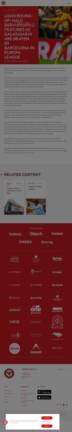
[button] (5, 422)
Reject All (47, 426)
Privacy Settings (47, 421)
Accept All (47, 418)
